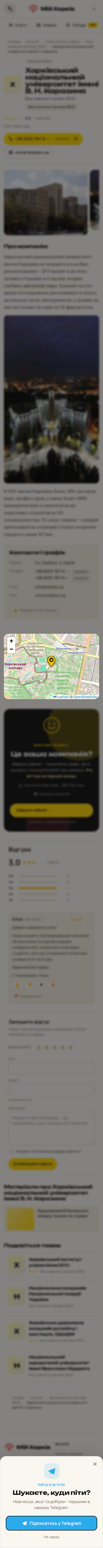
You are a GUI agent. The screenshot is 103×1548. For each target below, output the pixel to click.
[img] (51, 666)
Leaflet (62, 697)
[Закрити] (95, 1464)
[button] (51, 661)
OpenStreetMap (85, 697)
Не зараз (51, 1536)
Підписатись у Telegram (55, 1523)
